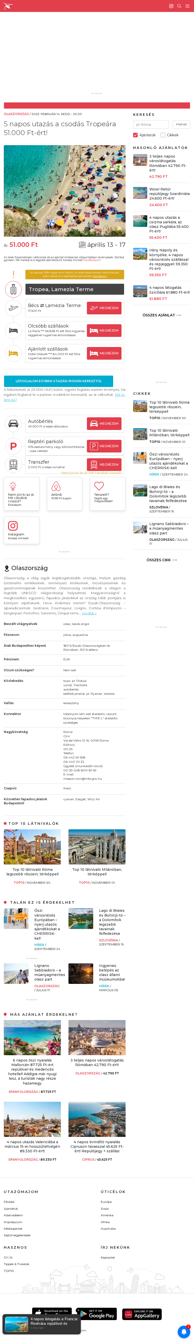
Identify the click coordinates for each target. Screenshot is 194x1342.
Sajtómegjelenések (17, 1235)
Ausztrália (108, 1228)
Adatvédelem (13, 1215)
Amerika (107, 1215)
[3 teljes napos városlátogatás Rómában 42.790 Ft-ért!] (97, 1053)
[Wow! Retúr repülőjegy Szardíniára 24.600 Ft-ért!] (140, 197)
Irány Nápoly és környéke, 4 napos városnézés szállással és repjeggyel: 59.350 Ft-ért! (168, 259)
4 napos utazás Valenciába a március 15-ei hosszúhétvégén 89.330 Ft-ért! (32, 1146)
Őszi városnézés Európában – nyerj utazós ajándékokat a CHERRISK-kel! (47, 924)
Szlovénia (109, 940)
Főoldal (9, 1202)
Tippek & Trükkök (16, 1264)
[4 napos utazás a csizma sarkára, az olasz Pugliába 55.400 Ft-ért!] (140, 225)
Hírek (39, 945)
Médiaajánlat (13, 1228)
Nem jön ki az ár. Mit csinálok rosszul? (91, 472)
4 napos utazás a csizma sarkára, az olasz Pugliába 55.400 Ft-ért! (169, 224)
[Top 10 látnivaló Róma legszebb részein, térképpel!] (32, 863)
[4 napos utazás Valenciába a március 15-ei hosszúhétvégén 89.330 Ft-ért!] (32, 1135)
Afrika (105, 1222)
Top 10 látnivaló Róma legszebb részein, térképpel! (32, 871)
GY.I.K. (8, 1257)
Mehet (181, 124)
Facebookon (91, 260)
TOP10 (19, 882)
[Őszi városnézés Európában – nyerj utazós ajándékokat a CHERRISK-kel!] (16, 927)
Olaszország (47, 986)
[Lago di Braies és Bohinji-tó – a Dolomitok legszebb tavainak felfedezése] (80, 927)
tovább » (89, 613)
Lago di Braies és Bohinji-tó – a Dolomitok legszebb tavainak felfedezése (112, 922)
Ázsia (105, 1208)
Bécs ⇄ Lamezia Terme (54, 305)
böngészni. (100, 276)
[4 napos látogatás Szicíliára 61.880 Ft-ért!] (140, 295)
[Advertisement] (101, 55)
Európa (106, 1202)
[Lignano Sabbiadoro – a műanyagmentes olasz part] (16, 982)
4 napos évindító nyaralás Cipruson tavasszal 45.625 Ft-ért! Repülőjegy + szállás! (97, 1146)
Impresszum (13, 1222)
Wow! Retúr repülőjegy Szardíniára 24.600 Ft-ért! (169, 194)
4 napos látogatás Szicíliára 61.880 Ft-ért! (169, 289)
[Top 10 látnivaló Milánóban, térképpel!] (97, 863)
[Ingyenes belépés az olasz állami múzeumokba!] (80, 982)
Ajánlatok (11, 1208)
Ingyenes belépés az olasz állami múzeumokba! (112, 972)
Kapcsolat (108, 1257)
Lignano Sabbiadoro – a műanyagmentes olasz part (49, 972)
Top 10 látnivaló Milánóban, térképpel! (97, 871)
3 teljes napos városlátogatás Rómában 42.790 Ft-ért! (97, 1062)
